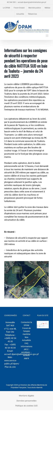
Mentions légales (26, 395)
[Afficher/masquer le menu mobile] (47, 35)
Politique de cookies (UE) (26, 405)
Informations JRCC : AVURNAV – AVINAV (26, 350)
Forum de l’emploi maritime (26, 331)
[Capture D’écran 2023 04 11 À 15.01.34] (26, 262)
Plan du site (10, 367)
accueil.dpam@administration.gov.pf (32, 2)
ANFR (26, 358)
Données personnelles (26, 401)
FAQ (26, 343)
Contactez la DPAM (26, 323)
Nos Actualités (26, 338)
